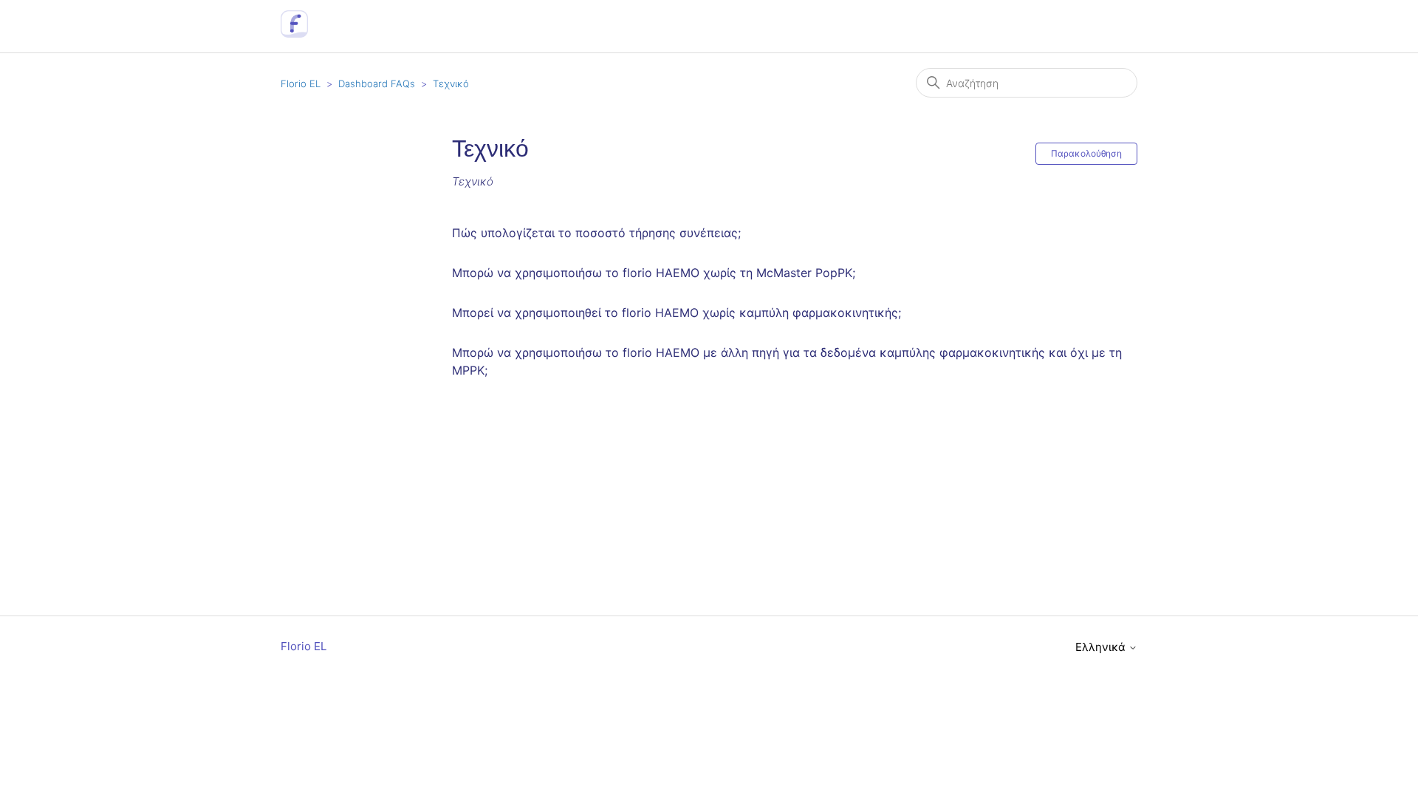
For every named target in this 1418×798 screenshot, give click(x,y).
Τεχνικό (451, 83)
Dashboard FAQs (376, 83)
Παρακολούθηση (1086, 153)
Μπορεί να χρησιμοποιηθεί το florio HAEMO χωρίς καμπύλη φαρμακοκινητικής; (676, 312)
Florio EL (301, 83)
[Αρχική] (294, 34)
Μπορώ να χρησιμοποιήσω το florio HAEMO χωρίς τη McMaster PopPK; (653, 272)
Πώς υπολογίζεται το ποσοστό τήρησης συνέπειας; (596, 232)
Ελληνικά (1101, 647)
